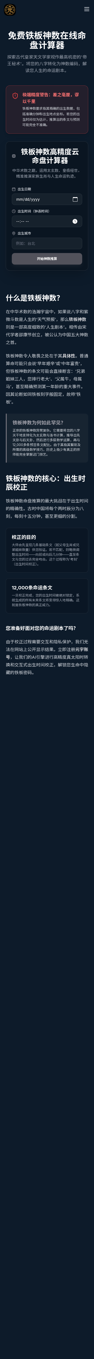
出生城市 (24, 233)
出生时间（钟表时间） (34, 211)
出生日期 (24, 189)
